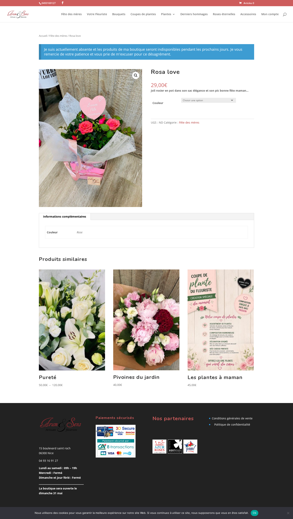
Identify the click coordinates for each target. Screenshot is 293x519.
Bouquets (118, 14)
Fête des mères (71, 14)
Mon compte (270, 14)
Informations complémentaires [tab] (64, 216)
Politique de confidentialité (232, 424)
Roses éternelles (224, 14)
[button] (135, 75)
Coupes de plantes (143, 14)
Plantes (166, 14)
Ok (254, 512)
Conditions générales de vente (232, 418)
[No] (288, 513)
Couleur (157, 103)
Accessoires (248, 14)
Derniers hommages (194, 14)
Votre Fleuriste (97, 14)
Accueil (43, 36)
